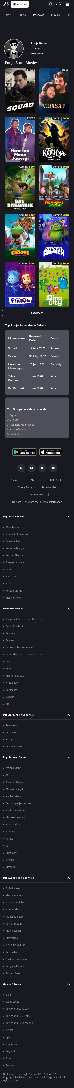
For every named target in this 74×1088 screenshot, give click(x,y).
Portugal (10, 1065)
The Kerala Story (15, 676)
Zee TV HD (12, 732)
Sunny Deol (12, 938)
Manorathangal (14, 789)
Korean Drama (14, 591)
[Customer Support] (58, 4)
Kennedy (10, 633)
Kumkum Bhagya (15, 548)
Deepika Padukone (16, 902)
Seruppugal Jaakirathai (18, 803)
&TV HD (10, 739)
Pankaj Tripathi (14, 924)
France (9, 1030)
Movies (55, 15)
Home (7, 15)
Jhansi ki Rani (13, 541)
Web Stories (12, 1002)
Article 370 (12, 683)
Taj (7, 846)
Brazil (9, 1058)
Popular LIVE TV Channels (18, 715)
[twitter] (41, 468)
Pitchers (10, 867)
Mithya (9, 839)
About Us (34, 480)
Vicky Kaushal (13, 931)
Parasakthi (12, 690)
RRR (8, 704)
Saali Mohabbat (14, 626)
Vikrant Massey (14, 895)
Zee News (11, 725)
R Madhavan (13, 888)
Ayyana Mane (13, 768)
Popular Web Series (14, 757)
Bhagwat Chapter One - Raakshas (24, 619)
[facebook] (19, 468)
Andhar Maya (13, 796)
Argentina (11, 1044)
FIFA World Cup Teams (18, 1016)
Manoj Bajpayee (15, 917)
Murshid (10, 775)
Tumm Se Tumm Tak (17, 534)
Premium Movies (13, 608)
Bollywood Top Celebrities (18, 878)
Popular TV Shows (13, 516)
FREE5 (70, 15)
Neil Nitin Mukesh (15, 945)
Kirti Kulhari (12, 952)
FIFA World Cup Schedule (19, 1023)
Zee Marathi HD (14, 746)
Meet (9, 569)
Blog (8, 994)
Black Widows (13, 824)
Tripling (10, 860)
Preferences (35, 494)
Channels (14, 480)
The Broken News (15, 817)
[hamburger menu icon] (68, 4)
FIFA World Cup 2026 (17, 1009)
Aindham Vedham (15, 810)
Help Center (55, 480)
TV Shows (38, 15)
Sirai (8, 668)
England (10, 1051)
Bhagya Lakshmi (15, 562)
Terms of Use (47, 487)
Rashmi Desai (13, 973)
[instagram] (30, 468)
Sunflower (11, 853)
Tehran (10, 640)
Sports (22, 15)
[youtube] (51, 468)
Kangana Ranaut (15, 966)
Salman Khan (13, 909)
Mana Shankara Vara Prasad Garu (24, 654)
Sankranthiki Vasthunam (19, 647)
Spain (9, 1037)
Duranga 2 (12, 831)
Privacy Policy (23, 487)
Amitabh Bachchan (16, 959)
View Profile (37, 53)
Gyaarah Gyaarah (15, 782)
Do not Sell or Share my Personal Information (35, 502)
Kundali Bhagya (14, 555)
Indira (9, 583)
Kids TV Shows (14, 598)
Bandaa (10, 697)
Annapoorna (13, 576)
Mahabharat (13, 527)
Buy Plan (22, 4)
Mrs (8, 661)
